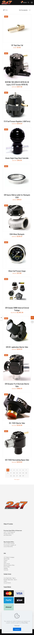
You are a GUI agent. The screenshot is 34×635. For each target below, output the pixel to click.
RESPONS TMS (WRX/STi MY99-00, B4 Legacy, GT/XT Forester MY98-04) (17, 83)
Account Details (7, 582)
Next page (16, 479)
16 (14, 475)
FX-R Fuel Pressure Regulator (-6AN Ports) (17, 121)
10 (14, 473)
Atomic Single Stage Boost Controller (17, 158)
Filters (6, 10)
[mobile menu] (31, 2)
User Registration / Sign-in (10, 578)
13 (23, 473)
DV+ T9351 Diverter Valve (17, 423)
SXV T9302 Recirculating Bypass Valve (17, 460)
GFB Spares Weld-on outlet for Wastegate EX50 (17, 196)
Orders (5, 581)
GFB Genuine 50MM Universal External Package (17, 308)
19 (23, 475)
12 (20, 473)
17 (17, 475)
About (5, 562)
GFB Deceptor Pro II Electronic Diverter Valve (17, 385)
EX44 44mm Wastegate (17, 234)
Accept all (17, 629)
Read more (17, 625)
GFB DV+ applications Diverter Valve (17, 347)
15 (11, 475)
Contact (5, 560)
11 (17, 473)
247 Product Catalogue (9, 557)
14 (26, 473)
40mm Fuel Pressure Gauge (17, 271)
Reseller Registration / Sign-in (10, 579)
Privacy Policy (7, 566)
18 (20, 475)
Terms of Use (7, 563)
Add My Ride (6, 559)
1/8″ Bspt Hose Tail (17, 45)
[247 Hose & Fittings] (6, 2)
